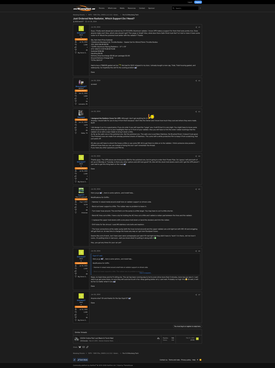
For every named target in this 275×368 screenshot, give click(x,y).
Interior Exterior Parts (106, 341)
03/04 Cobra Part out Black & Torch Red (96, 338)
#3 (199, 112)
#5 (199, 189)
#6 (199, 251)
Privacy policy (186, 360)
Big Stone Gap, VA (84, 53)
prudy (192, 340)
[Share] (196, 27)
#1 (199, 27)
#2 (199, 81)
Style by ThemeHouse (125, 365)
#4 (199, 156)
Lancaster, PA (83, 104)
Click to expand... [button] (145, 273)
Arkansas (84, 213)
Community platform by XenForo (94, 365)
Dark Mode (83, 360)
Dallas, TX (84, 133)
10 (119, 341)
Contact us (163, 360)
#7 (199, 295)
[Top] (197, 360)
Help (194, 360)
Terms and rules (174, 360)
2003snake (84, 341)
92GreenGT (79, 21)
